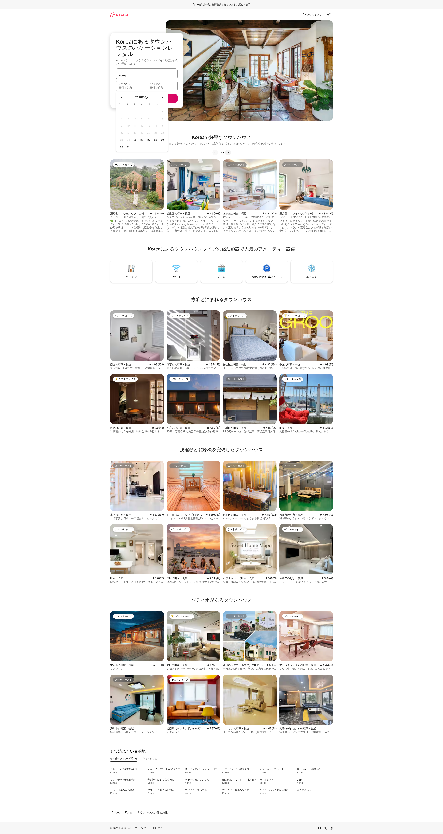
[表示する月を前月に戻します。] (122, 97)
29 (162, 140)
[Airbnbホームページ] (119, 14)
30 (121, 147)
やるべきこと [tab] (150, 758)
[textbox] (131, 87)
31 (128, 147)
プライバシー (142, 828)
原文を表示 (244, 4)
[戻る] (215, 152)
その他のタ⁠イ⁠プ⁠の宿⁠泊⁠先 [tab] (123, 758)
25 (135, 140)
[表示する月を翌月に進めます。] (162, 97)
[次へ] (228, 152)
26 (141, 140)
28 (155, 140)
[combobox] (147, 75)
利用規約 (157, 828)
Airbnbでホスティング (317, 14)
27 (148, 140)
